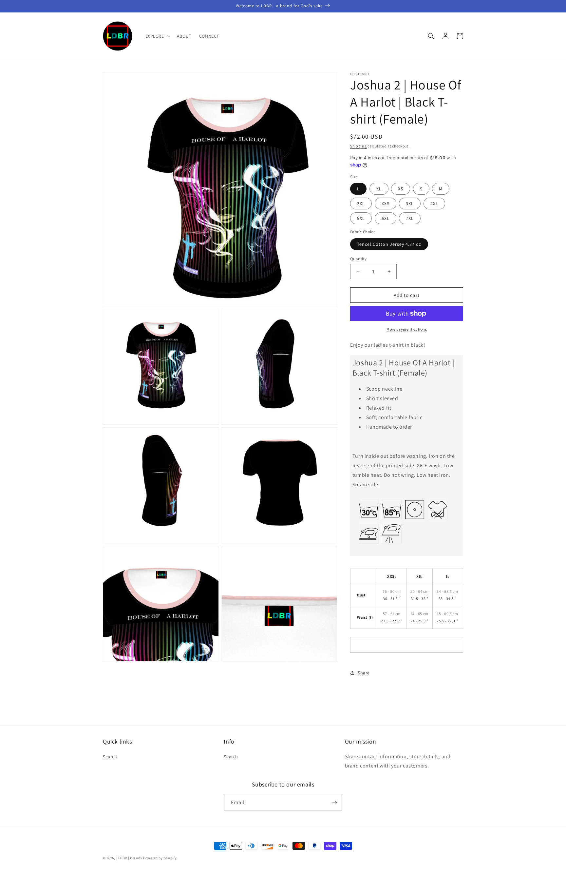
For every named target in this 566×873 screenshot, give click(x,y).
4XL (434, 203)
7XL (410, 218)
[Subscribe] (334, 802)
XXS (385, 203)
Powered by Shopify (160, 858)
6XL (385, 218)
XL (379, 189)
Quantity (358, 259)
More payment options (407, 329)
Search (110, 757)
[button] (157, 36)
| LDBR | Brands (129, 858)
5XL (361, 218)
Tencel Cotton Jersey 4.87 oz (389, 244)
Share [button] (364, 673)
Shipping (358, 146)
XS (400, 189)
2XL (361, 203)
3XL (410, 203)
